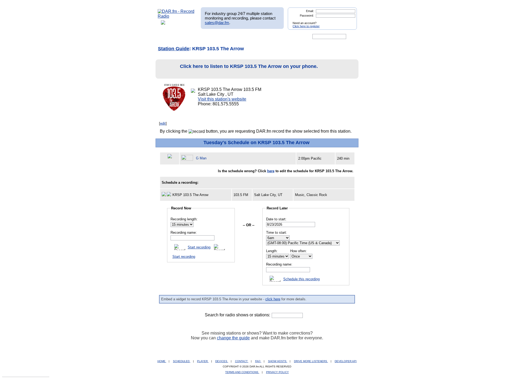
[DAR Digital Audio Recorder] (167, 36)
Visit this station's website (222, 99)
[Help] (241, 36)
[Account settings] (283, 36)
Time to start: (276, 233)
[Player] (219, 36)
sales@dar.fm (217, 22)
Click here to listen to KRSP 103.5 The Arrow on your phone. (249, 66)
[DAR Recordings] (193, 36)
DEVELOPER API (346, 361)
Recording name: (184, 233)
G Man (201, 158)
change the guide (233, 338)
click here (272, 299)
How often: (298, 251)
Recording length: (184, 219)
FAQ (258, 361)
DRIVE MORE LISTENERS (311, 361)
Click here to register (306, 26)
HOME (161, 361)
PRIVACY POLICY (277, 372)
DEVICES (221, 361)
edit (163, 123)
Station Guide (173, 48)
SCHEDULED (181, 361)
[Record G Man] (188, 158)
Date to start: (276, 219)
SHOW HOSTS (277, 361)
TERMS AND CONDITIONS (242, 372)
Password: (307, 15)
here (270, 171)
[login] (348, 20)
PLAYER (203, 361)
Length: (272, 251)
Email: (310, 11)
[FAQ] (261, 36)
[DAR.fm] (176, 16)
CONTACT (241, 361)
